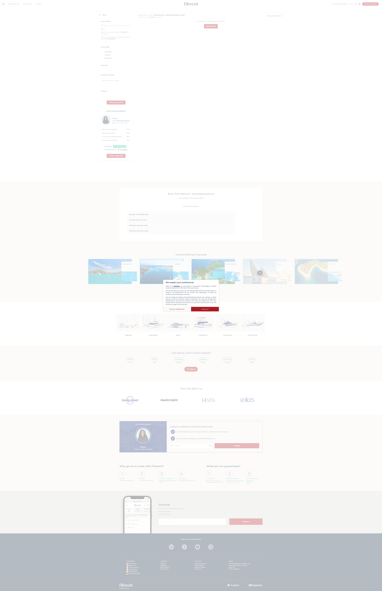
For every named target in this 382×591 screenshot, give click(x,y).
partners (177, 286)
